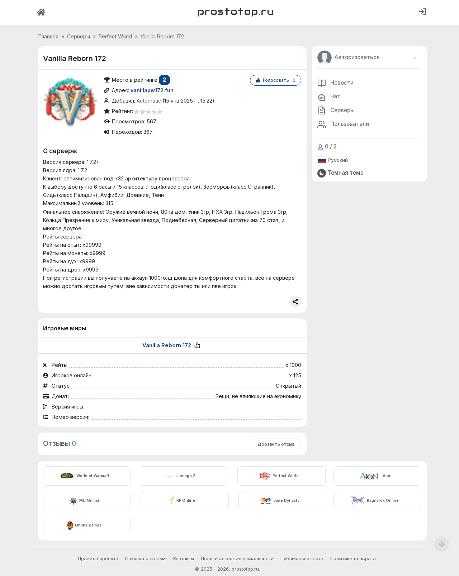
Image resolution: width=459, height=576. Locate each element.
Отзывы (56, 443)
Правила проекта (98, 558)
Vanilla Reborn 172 (166, 345)
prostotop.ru (245, 569)
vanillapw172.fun (152, 90)
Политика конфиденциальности (237, 558)
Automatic (149, 101)
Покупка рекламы (145, 558)
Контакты (183, 558)
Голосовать (278, 80)
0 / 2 (330, 146)
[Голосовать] (197, 345)
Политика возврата (353, 558)
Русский (337, 160)
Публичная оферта (301, 558)
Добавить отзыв (276, 444)
